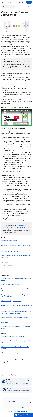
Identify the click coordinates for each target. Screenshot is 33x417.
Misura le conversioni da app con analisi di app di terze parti (16, 289)
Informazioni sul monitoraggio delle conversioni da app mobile (16, 279)
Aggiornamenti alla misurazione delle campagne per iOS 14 (16, 306)
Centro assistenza (8, 6)
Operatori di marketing (7, 265)
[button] (2, 2)
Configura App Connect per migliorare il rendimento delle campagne (15, 246)
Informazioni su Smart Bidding (9, 353)
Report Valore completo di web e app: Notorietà (14, 317)
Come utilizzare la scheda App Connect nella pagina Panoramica (15, 256)
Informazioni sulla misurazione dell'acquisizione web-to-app (15, 327)
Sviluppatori (4, 270)
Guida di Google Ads (12, 2)
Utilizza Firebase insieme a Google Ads (12, 284)
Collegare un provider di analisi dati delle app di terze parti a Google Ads (15, 295)
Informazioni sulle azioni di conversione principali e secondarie (15, 347)
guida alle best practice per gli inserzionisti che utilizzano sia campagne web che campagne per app (16, 227)
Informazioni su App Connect (9, 240)
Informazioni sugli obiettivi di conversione (12, 336)
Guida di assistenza (24, 415)
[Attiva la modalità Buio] (31, 402)
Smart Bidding (16, 210)
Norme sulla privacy (9, 407)
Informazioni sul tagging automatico (11, 301)
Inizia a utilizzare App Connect (9, 251)
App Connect (13, 218)
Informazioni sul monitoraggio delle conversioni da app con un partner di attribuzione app (16, 312)
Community (21, 6)
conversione (15, 202)
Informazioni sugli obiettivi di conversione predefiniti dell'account (15, 341)
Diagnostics (4, 322)
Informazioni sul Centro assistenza (24, 407)
